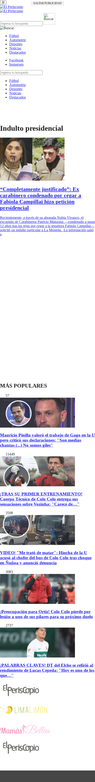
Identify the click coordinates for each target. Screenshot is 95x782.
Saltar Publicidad (47, 3)
